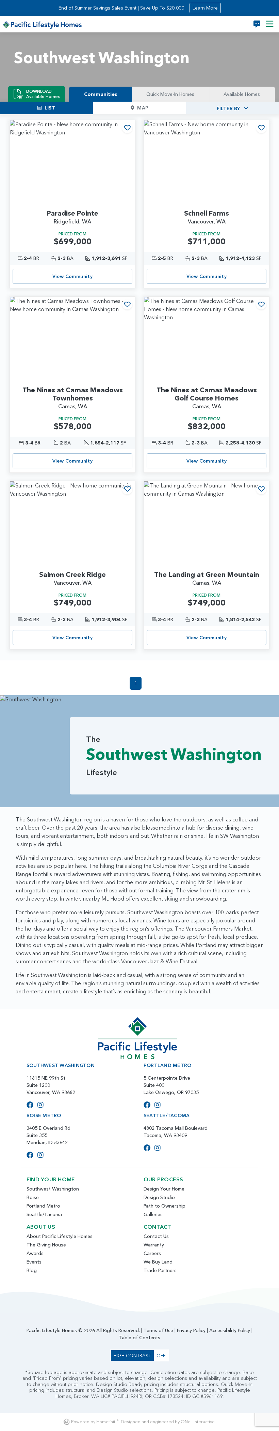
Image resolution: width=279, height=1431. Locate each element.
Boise (33, 1197)
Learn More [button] (205, 8)
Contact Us (156, 1236)
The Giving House (46, 1245)
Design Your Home (164, 1189)
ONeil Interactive (198, 1421)
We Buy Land (158, 1262)
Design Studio (159, 1197)
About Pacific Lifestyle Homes (60, 1236)
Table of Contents (139, 1337)
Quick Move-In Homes (170, 94)
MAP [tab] (142, 108)
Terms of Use (158, 1330)
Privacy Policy (191, 1330)
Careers (152, 1253)
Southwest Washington (53, 1189)
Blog (32, 1270)
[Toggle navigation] (269, 24)
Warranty (154, 1245)
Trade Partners (160, 1270)
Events (34, 1262)
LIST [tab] (50, 108)
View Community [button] (72, 276)
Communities (100, 94)
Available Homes (242, 94)
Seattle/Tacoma (44, 1214)
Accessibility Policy (229, 1330)
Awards (35, 1253)
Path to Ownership (164, 1206)
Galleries (153, 1214)
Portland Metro (43, 1206)
